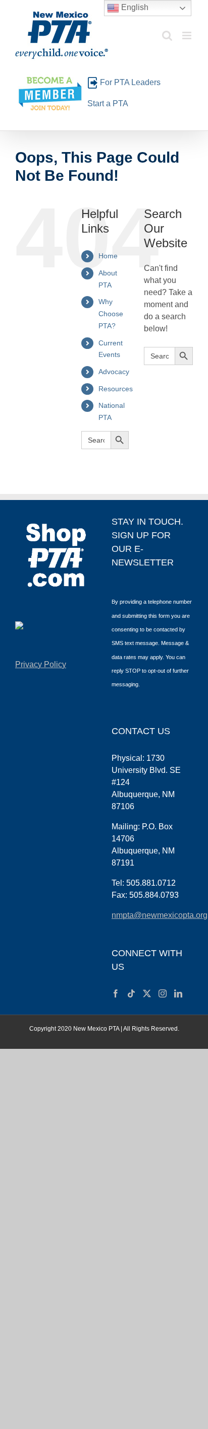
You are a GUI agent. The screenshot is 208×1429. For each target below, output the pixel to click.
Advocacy (113, 372)
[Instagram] (163, 993)
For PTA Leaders (130, 82)
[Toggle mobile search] (167, 35)
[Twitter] (147, 993)
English (133, 7)
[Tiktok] (131, 993)
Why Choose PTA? (110, 314)
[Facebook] (116, 993)
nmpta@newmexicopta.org (159, 915)
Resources (115, 389)
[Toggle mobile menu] (187, 35)
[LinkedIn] (178, 993)
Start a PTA (107, 103)
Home (108, 256)
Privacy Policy (40, 664)
